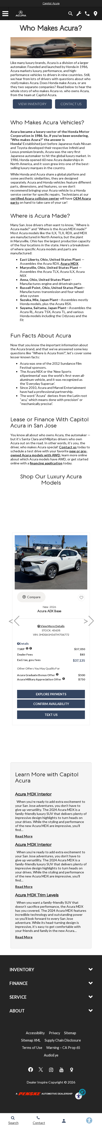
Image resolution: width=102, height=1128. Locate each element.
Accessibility (35, 1033)
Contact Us (70, 104)
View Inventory (32, 104)
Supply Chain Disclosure (63, 1040)
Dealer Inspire (37, 1082)
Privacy (54, 1033)
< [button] (12, 621)
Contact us (68, 447)
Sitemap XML (31, 1040)
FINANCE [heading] (18, 983)
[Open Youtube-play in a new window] (61, 1069)
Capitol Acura (51, 3)
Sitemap (70, 1033)
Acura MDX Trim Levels (37, 895)
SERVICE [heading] (18, 997)
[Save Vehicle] (81, 598)
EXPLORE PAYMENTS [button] (51, 694)
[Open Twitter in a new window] (41, 1069)
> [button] (86, 621)
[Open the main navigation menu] (5, 13)
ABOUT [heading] (17, 1010)
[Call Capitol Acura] (87, 14)
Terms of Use (32, 1048)
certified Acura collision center (34, 198)
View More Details (52, 626)
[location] (95, 14)
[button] (51, 694)
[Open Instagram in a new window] (51, 1069)
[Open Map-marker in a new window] (71, 1069)
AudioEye (51, 1055)
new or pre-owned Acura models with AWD (48, 453)
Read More (23, 836)
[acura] (21, 13)
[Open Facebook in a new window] (30, 1069)
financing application (46, 463)
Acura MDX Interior (33, 794)
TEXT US (51, 715)
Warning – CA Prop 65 (63, 1048)
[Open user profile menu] (64, 1121)
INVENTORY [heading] (21, 969)
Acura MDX (69, 263)
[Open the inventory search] (70, 13)
